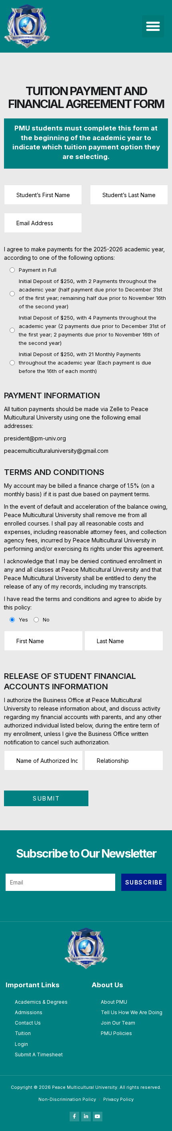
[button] (153, 26)
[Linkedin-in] (86, 1116)
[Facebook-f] (74, 1116)
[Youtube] (97, 1116)
